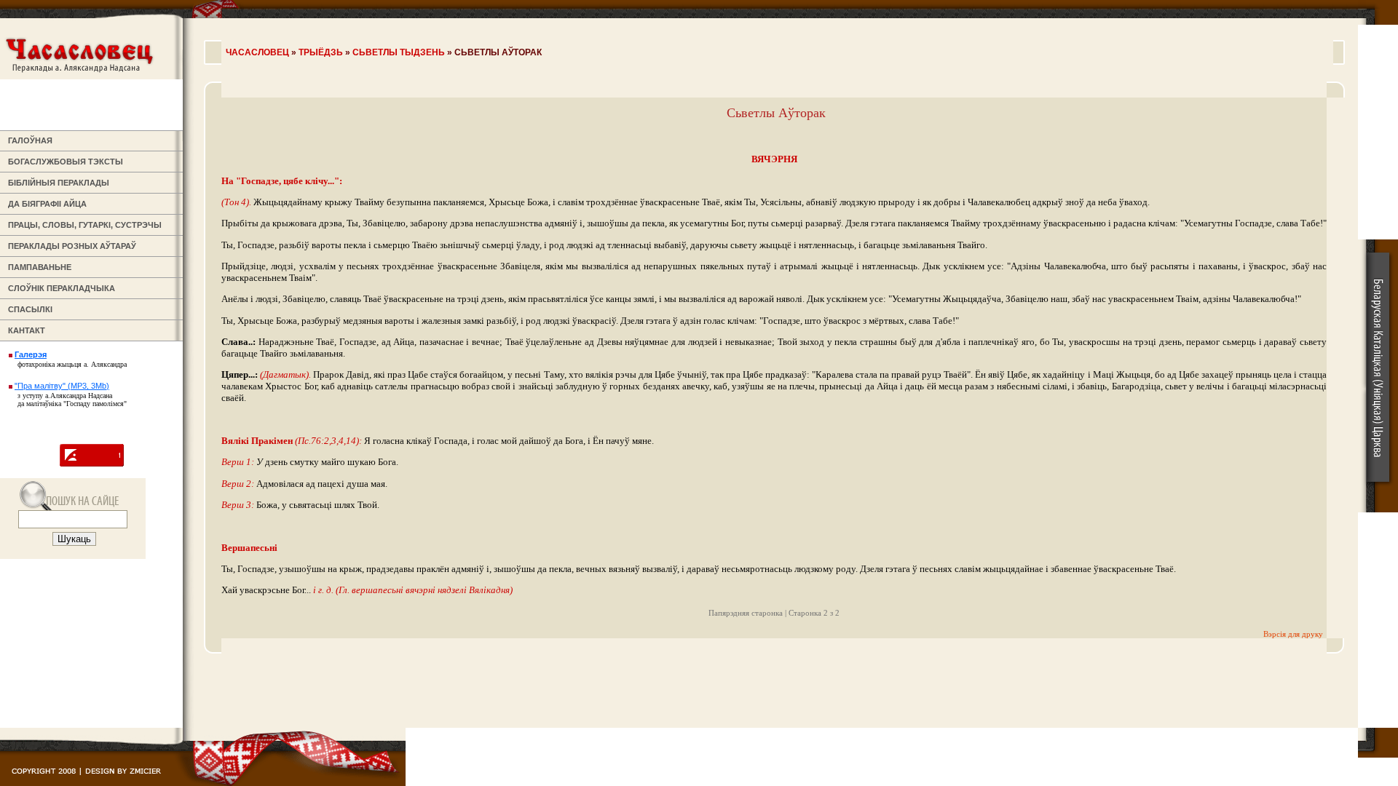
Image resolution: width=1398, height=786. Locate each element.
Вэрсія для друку (1293, 634)
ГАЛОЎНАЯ (28, 140)
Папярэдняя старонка (745, 612)
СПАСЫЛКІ (28, 309)
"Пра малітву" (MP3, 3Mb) (62, 385)
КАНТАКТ (24, 330)
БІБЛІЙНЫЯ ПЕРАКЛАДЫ (56, 182)
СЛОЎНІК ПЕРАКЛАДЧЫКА (59, 288)
